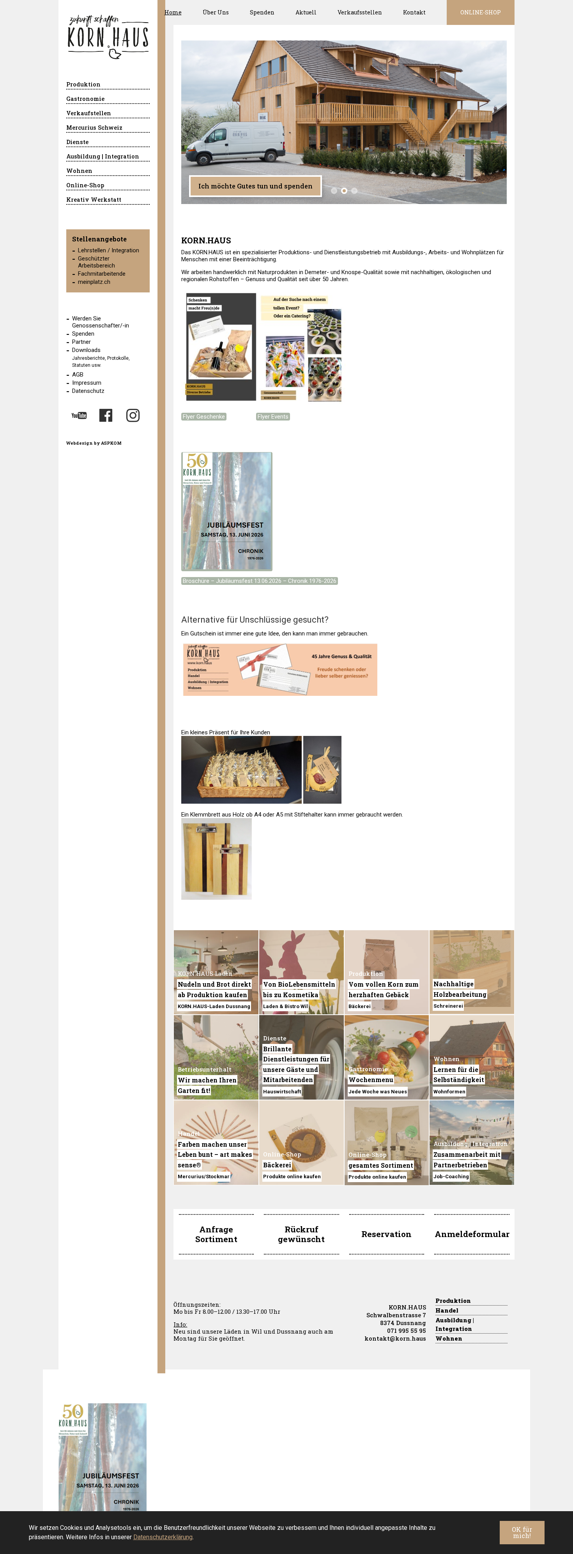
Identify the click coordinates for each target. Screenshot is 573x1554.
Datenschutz (88, 390)
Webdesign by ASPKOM (94, 443)
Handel (446, 1310)
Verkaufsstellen (360, 12)
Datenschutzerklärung (163, 1537)
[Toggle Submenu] (136, 85)
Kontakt (414, 12)
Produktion (453, 1300)
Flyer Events (273, 416)
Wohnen (448, 1338)
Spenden (262, 12)
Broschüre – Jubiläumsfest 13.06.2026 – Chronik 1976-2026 (259, 580)
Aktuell (306, 12)
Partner (81, 341)
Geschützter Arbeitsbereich (96, 262)
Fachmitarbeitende (102, 273)
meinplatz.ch (94, 281)
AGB (77, 374)
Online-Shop (480, 12)
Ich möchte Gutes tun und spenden (255, 186)
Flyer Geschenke (204, 416)
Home (173, 12)
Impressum (86, 382)
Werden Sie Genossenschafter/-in (100, 322)
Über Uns (216, 12)
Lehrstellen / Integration (108, 250)
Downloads (86, 350)
